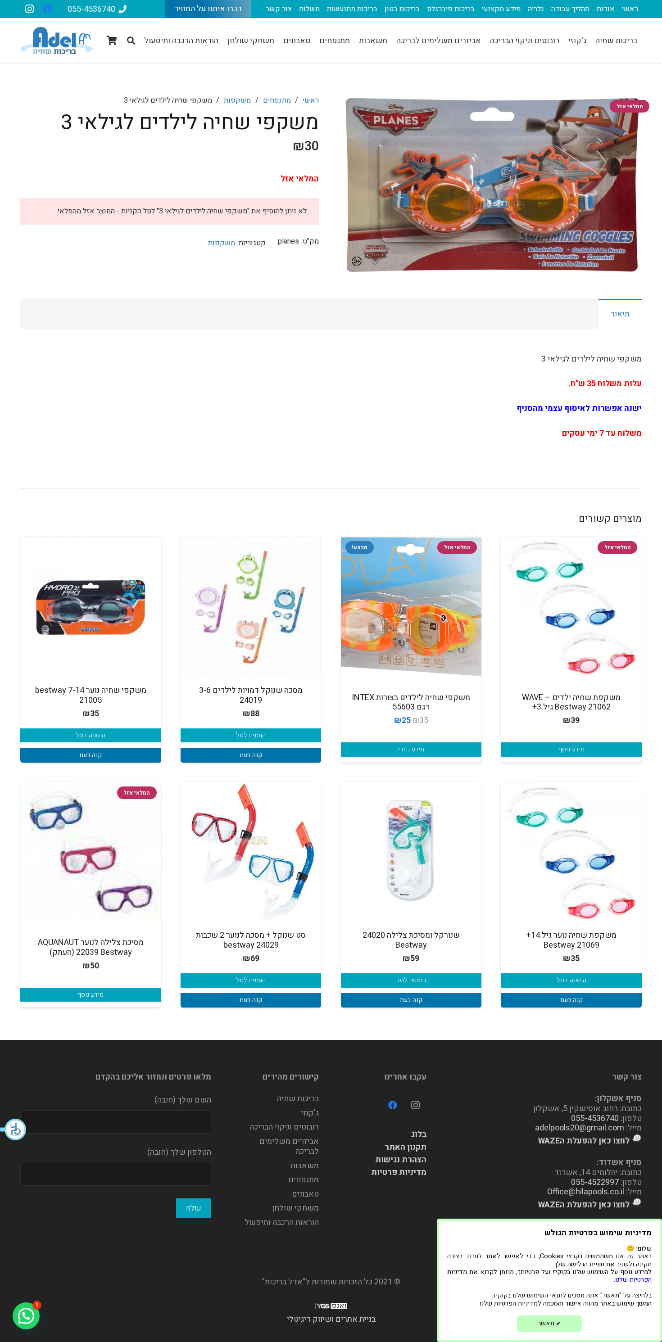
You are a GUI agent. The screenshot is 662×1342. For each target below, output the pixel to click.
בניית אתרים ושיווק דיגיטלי (331, 1319)
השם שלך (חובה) (182, 1100)
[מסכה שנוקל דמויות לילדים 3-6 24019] (251, 607)
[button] (13, 1129)
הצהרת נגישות (400, 1160)
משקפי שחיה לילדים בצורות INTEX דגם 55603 (411, 702)
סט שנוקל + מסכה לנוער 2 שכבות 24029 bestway (251, 940)
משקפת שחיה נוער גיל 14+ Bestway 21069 (571, 940)
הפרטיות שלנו (633, 1279)
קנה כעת (251, 755)
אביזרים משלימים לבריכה (289, 1146)
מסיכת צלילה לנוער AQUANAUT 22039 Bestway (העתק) (91, 947)
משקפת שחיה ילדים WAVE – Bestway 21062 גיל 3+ (571, 702)
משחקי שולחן (295, 1208)
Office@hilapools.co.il (585, 1192)
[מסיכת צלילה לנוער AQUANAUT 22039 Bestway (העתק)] (90, 852)
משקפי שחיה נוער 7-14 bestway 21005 (90, 695)
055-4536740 (595, 1118)
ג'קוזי (310, 1113)
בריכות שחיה (298, 1099)
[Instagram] (29, 9)
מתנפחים (277, 100)
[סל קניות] (112, 40)
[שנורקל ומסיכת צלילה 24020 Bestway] (411, 852)
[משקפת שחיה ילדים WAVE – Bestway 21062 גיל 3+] (571, 607)
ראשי (311, 100)
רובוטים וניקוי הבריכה (284, 1127)
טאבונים (305, 1194)
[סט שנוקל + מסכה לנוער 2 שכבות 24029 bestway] (251, 852)
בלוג (418, 1135)
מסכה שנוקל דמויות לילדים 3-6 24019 (251, 695)
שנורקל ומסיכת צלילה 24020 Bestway (411, 940)
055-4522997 (595, 1182)
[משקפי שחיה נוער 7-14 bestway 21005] (90, 607)
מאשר (549, 1323)
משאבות (304, 1166)
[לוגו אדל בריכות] (56, 40)
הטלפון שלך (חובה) (179, 1152)
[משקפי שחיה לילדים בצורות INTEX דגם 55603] (411, 607)
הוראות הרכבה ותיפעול (282, 1222)
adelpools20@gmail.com (579, 1128)
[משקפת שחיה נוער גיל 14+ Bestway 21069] (571, 852)
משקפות (237, 100)
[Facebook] (47, 9)
